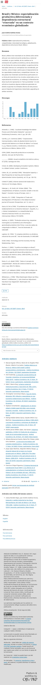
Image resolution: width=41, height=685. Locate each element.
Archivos (9, 6)
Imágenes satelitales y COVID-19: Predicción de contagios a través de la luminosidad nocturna (22, 432)
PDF (6, 291)
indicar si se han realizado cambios (20, 645)
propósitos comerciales (19, 657)
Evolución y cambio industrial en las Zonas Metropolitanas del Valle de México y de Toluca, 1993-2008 (21, 502)
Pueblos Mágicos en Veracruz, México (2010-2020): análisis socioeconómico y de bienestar (21, 367)
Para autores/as (7, 536)
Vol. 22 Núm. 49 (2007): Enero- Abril (25, 6)
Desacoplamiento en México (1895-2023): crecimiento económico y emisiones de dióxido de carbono (22, 422)
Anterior (6, 481)
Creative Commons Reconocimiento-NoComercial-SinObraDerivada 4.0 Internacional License (17, 620)
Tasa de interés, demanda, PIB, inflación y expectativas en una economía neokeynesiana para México (21, 396)
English (5, 518)
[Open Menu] (2, 2)
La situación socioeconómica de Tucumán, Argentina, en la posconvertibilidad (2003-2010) (21, 377)
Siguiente (34, 481)
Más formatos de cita (9, 350)
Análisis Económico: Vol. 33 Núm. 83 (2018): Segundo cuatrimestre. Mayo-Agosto (21, 460)
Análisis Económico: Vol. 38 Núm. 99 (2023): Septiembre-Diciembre (21, 401)
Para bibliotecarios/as (9, 539)
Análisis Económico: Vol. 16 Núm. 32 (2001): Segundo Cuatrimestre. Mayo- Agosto (21, 413)
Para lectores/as (7, 533)
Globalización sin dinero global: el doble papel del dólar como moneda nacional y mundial (21, 408)
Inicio (3, 6)
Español (5, 521)
